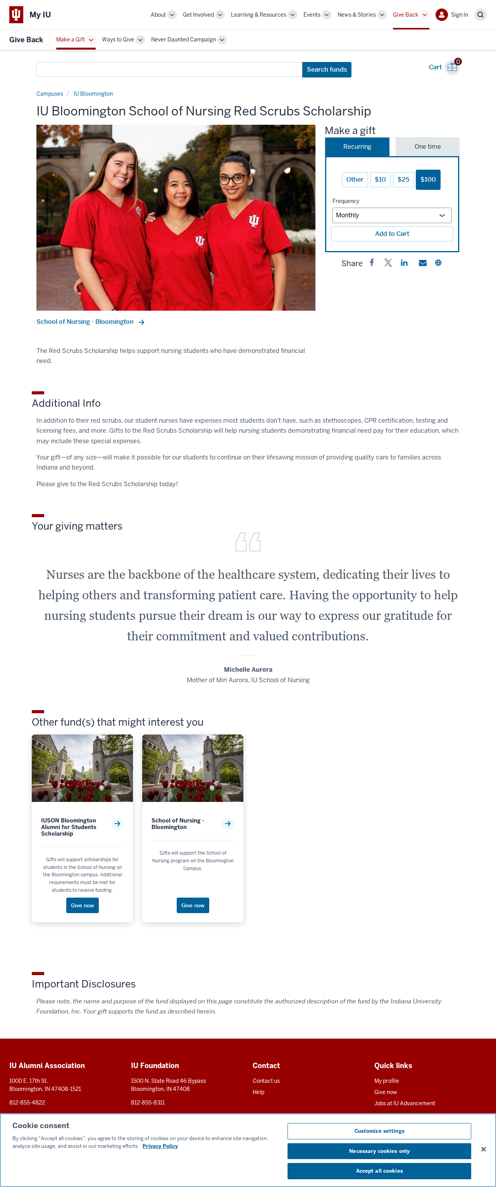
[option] (175, 218)
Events (311, 14)
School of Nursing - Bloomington (85, 322)
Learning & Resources (258, 14)
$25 (404, 179)
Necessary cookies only (379, 1151)
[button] (372, 264)
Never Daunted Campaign (183, 39)
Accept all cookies (379, 1171)
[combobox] (169, 69)
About (158, 14)
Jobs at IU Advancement (404, 1103)
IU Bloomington (93, 93)
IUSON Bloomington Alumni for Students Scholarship (68, 827)
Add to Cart (392, 234)
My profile (386, 1080)
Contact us (266, 1080)
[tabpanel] (392, 204)
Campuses (49, 93)
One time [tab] (428, 147)
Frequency (345, 201)
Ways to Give (118, 39)
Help (258, 1092)
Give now (385, 1092)
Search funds (327, 69)
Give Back (405, 14)
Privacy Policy (160, 1146)
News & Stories (357, 14)
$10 (380, 179)
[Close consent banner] (483, 1149)
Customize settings (380, 1131)
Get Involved (198, 14)
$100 (428, 179)
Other (354, 179)
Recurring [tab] (357, 147)
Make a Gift (70, 39)
